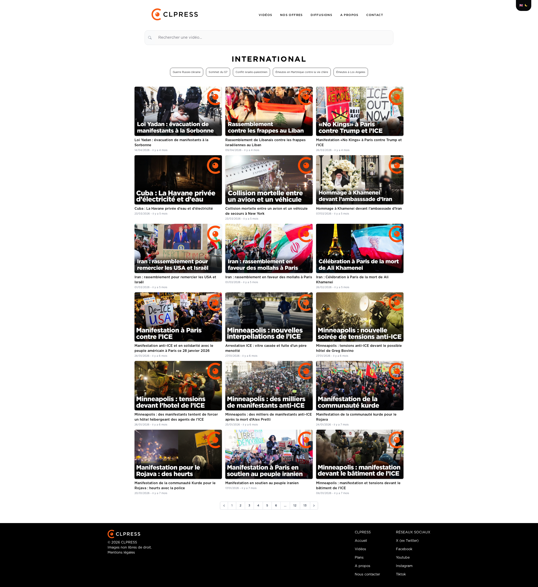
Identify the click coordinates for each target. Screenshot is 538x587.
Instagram (404, 566)
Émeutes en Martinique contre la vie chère (302, 72)
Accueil (361, 540)
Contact (374, 15)
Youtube (403, 557)
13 (305, 505)
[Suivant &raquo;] (314, 506)
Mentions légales (121, 552)
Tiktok (401, 574)
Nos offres (292, 15)
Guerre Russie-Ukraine (186, 72)
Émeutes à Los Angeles (350, 72)
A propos (350, 15)
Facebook (404, 549)
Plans (359, 557)
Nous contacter (367, 574)
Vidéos (266, 15)
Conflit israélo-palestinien (251, 72)
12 (295, 505)
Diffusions (322, 15)
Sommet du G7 (218, 72)
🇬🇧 (521, 5)
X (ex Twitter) (407, 540)
